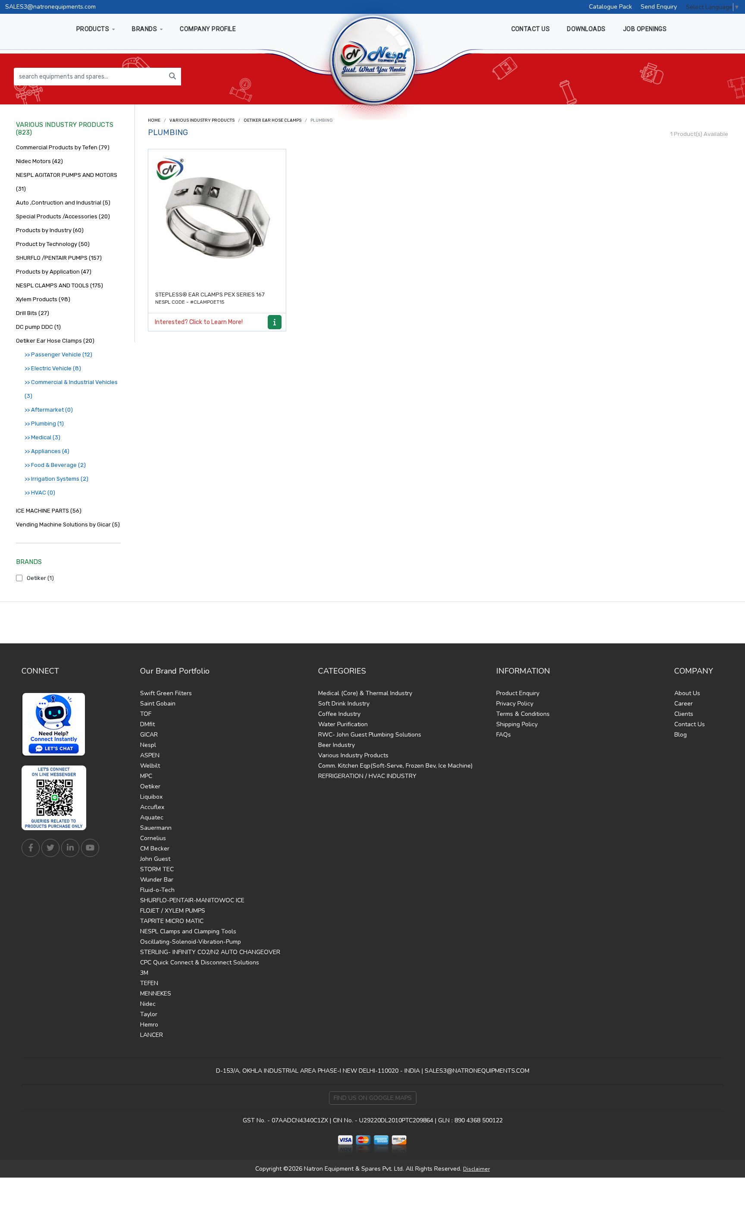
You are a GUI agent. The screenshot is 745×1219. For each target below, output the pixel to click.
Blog (680, 735)
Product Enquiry (517, 693)
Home (154, 120)
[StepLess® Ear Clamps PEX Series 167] (217, 218)
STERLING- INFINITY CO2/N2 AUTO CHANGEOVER (210, 952)
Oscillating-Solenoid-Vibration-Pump (190, 942)
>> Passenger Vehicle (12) (58, 354)
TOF (145, 714)
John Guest (155, 859)
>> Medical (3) (42, 437)
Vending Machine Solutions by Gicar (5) (68, 524)
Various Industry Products (202, 120)
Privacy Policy (514, 703)
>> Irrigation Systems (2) (56, 479)
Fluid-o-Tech (157, 890)
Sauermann (156, 828)
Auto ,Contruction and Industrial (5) (63, 202)
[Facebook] (31, 848)
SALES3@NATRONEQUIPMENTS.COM (477, 1071)
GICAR (149, 735)
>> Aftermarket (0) (49, 409)
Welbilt (150, 766)
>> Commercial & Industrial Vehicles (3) (71, 389)
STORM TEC (157, 869)
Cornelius (153, 838)
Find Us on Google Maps (373, 1098)
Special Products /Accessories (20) (63, 216)
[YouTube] (90, 848)
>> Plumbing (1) (44, 423)
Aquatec (151, 817)
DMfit (147, 724)
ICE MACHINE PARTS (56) (48, 510)
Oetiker (150, 786)
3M (144, 973)
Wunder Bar (156, 880)
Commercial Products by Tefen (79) (63, 147)
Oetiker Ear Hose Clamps (272, 120)
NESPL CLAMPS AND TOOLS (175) (59, 285)
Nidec (148, 1004)
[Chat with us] (56, 724)
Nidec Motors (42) (39, 161)
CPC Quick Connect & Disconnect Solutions (199, 962)
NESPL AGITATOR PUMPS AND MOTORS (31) (66, 182)
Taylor (148, 1014)
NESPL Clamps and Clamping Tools (188, 931)
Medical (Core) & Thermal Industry (365, 693)
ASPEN (150, 755)
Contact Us (689, 724)
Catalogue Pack (610, 7)
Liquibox (151, 797)
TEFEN (149, 983)
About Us (687, 693)
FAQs (503, 735)
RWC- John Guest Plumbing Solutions (369, 735)
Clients (683, 714)
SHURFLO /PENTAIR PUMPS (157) (59, 258)
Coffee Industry (339, 714)
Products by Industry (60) (50, 230)
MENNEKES (155, 993)
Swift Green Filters (166, 693)
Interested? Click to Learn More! (199, 322)
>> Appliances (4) (47, 451)
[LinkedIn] (70, 848)
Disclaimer (476, 1168)
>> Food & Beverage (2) (55, 465)
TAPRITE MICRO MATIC (171, 921)
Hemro (149, 1025)
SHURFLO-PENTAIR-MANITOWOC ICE (192, 900)
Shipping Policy (517, 724)
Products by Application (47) (53, 271)
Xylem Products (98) (43, 299)
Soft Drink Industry (343, 703)
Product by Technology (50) (53, 244)
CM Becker (154, 848)
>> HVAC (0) (40, 492)
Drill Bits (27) (32, 313)
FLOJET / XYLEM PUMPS (172, 911)
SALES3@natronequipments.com (50, 7)
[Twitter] (50, 848)
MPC (146, 776)
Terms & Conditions (523, 714)
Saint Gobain (157, 703)
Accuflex (152, 807)
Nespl (148, 745)
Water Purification (343, 724)
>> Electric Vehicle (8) (53, 368)
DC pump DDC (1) (38, 327)
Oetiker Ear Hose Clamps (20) (55, 340)
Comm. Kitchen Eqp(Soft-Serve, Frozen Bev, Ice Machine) (395, 766)
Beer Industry (336, 745)
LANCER (151, 1035)
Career (683, 703)
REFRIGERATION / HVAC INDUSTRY (367, 776)
